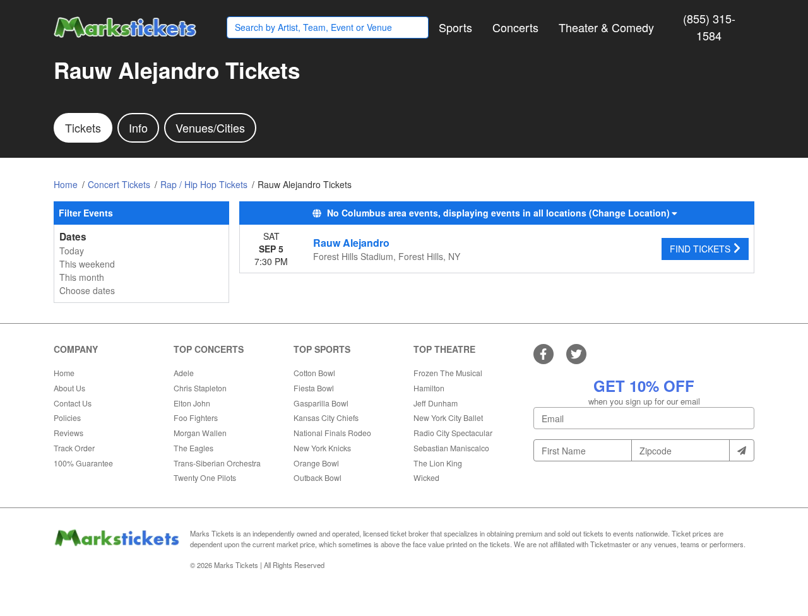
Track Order (74, 447)
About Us (69, 387)
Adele (184, 372)
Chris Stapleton (200, 387)
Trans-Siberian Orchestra (217, 463)
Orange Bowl (316, 463)
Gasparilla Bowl (321, 403)
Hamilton (428, 387)
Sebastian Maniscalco (451, 447)
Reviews (68, 432)
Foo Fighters (196, 417)
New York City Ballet (448, 417)
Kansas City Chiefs (326, 417)
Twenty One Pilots (205, 477)
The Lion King (437, 463)
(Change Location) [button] (629, 212)
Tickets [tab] (83, 127)
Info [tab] (138, 127)
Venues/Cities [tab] (210, 127)
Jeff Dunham (435, 403)
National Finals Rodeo (332, 432)
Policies (67, 417)
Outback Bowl (318, 477)
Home (64, 372)
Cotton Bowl (314, 372)
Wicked (426, 477)
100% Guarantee (83, 463)
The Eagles (193, 447)
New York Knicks (322, 447)
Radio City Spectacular (452, 432)
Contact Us (73, 403)
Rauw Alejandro (351, 242)
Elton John (192, 403)
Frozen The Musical (447, 372)
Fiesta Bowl (314, 387)
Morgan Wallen (200, 432)
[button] (455, 27)
